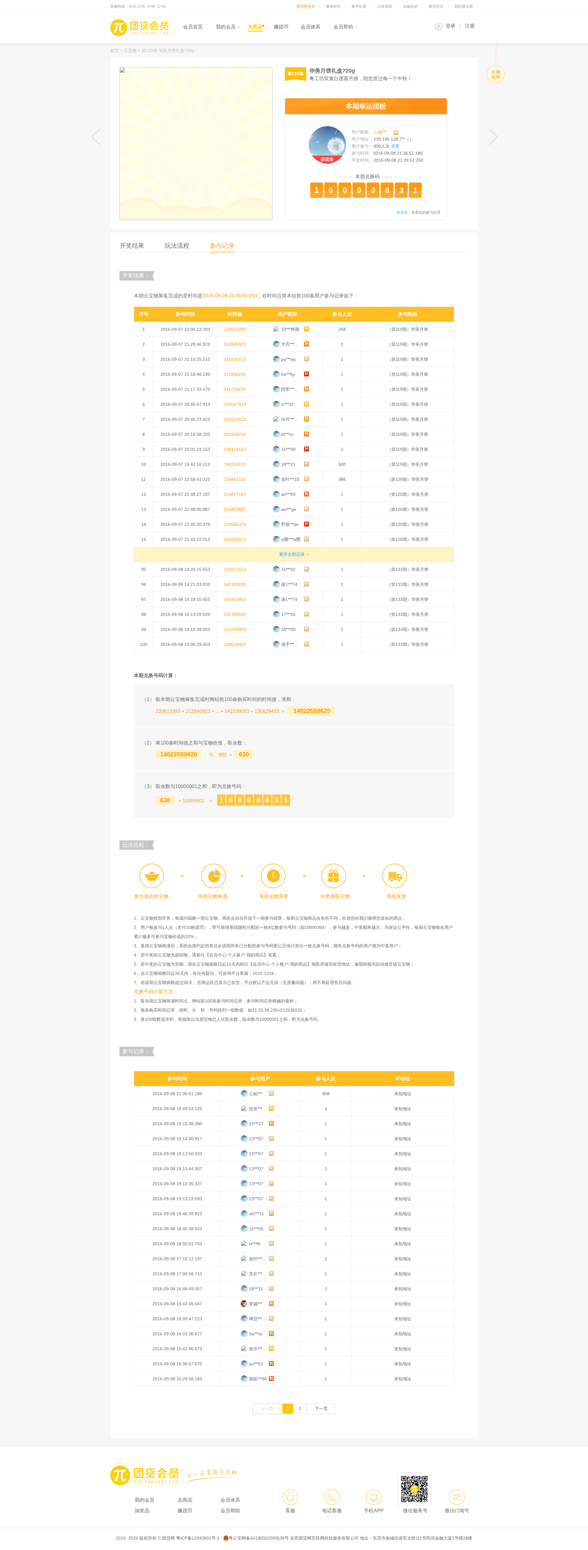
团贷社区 (436, 6)
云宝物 (131, 50)
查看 (395, 146)
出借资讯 (384, 6)
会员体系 (310, 26)
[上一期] (96, 137)
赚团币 (281, 26)
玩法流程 (177, 245)
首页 (114, 50)
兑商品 (255, 26)
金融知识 (410, 6)
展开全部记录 (292, 554)
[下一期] (493, 137)
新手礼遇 (359, 6)
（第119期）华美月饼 (407, 329)
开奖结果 (132, 245)
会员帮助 (343, 26)
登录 (450, 25)
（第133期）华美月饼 (407, 569)
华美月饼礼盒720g (332, 71)
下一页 (321, 1408)
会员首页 (193, 26)
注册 (470, 25)
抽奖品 (142, 1510)
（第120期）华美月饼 (407, 479)
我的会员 (226, 26)
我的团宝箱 (463, 6)
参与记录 (222, 245)
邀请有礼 (333, 6)
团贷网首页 (305, 6)
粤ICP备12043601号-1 (198, 1538)
